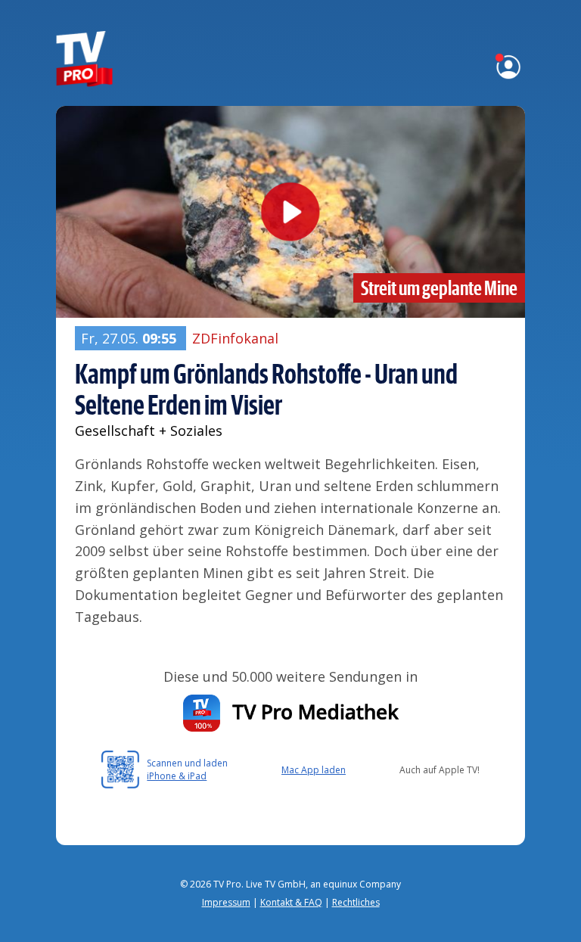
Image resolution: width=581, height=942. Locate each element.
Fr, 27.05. (128, 338)
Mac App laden (313, 769)
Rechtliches (356, 902)
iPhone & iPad (177, 775)
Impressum (226, 902)
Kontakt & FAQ (291, 902)
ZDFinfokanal (235, 338)
